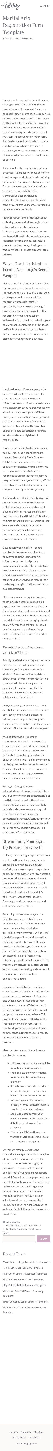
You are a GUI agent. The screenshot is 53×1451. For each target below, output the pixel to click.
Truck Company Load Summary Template (25, 1301)
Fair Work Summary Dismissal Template (25, 1273)
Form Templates (13, 1222)
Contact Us (26, 1432)
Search (6, 1233)
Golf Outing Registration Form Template (23, 1229)
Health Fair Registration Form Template (23, 1225)
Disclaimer (39, 1432)
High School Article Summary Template (24, 1285)
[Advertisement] (26, 69)
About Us (13, 1432)
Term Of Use (35, 1437)
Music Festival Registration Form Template (26, 1261)
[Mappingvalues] (10, 5)
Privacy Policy (19, 1437)
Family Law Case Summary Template (23, 1267)
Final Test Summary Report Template (23, 1279)
